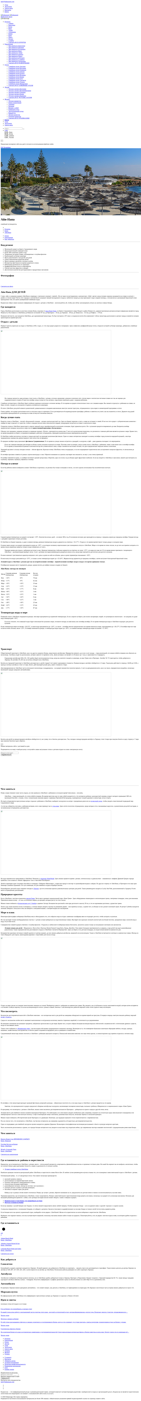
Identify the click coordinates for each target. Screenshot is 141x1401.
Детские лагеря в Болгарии (17, 89)
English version (9, 1369)
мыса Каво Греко (50, 311)
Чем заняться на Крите (15, 54)
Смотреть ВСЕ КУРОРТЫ (17, 42)
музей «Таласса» (6, 1017)
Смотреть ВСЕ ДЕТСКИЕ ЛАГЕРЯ (20, 97)
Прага (10, 37)
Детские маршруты (14, 101)
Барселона (11, 25)
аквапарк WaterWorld (47, 878)
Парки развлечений (14, 103)
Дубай (10, 30)
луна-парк (55, 806)
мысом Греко (30, 898)
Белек (10, 27)
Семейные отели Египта (16, 73)
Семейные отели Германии (17, 70)
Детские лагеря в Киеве (16, 94)
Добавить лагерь (10, 1361)
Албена (10, 23)
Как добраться (9, 239)
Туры (6, 5)
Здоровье (11, 104)
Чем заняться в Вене (15, 51)
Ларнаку (36, 888)
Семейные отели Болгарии (17, 68)
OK (2, 147)
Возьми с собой (13, 108)
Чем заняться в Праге (15, 56)
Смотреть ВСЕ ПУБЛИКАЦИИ (18, 118)
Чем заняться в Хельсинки (17, 61)
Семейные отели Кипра (16, 77)
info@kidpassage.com (7, 1)
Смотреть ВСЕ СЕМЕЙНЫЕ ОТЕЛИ (20, 85)
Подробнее (7, 147)
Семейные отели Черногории (18, 84)
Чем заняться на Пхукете (16, 58)
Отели (7, 65)
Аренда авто (9, 8)
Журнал (7, 99)
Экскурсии (8, 6)
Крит (10, 35)
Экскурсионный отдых (16, 111)
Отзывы (7, 1350)
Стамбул (11, 40)
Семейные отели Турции (16, 82)
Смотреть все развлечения (9, 1154)
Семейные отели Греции (16, 71)
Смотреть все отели (7, 1253)
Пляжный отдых (13, 109)
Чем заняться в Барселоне (16, 46)
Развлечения (9, 44)
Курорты (7, 22)
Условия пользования (12, 1362)
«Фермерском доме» (23, 1028)
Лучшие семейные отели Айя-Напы (16, 1169)
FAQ (6, 1368)
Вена (10, 28)
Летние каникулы (14, 115)
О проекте (8, 1357)
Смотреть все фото (7, 286)
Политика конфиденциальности (15, 1364)
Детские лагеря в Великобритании (19, 90)
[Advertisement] (58, 769)
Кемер (10, 34)
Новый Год (12, 113)
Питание (11, 106)
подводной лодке (96, 801)
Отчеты (7, 1354)
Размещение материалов (13, 1366)
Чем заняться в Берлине (16, 47)
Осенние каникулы (14, 116)
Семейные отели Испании (17, 75)
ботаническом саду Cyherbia (27, 903)
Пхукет (10, 39)
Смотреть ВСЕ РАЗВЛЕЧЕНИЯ (18, 63)
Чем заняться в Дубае (15, 53)
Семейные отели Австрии (17, 66)
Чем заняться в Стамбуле (16, 59)
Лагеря (7, 87)
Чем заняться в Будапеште (16, 49)
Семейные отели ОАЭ (15, 78)
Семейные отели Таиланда (17, 80)
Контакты (8, 10)
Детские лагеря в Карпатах (17, 96)
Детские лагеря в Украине (17, 92)
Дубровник (12, 32)
